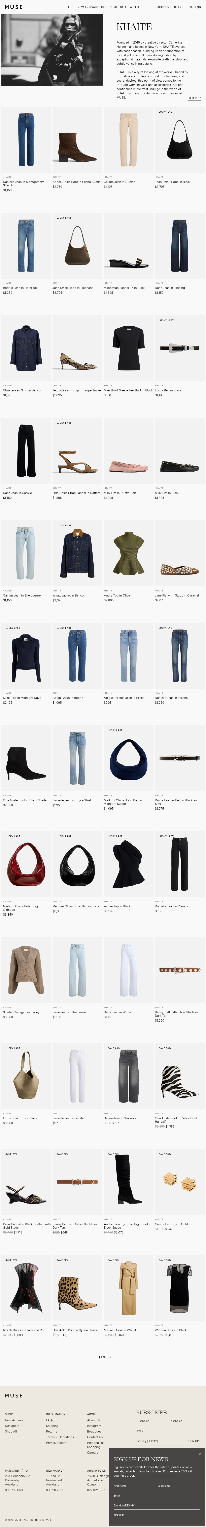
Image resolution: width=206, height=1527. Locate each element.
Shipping (52, 1426)
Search (180, 7)
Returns (51, 1431)
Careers (92, 1452)
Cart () (195, 7)
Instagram (94, 1426)
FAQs (50, 1420)
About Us (93, 1420)
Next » (107, 1357)
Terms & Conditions (60, 1437)
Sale (123, 7)
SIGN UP (193, 1441)
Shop (70, 7)
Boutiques (94, 1431)
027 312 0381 (96, 1490)
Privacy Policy (56, 1443)
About (135, 7)
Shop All (11, 1431)
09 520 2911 (54, 1490)
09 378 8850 (14, 1490)
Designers (109, 7)
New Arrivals (87, 7)
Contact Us (95, 1437)
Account (164, 7)
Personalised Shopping (96, 1445)
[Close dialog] (199, 1454)
